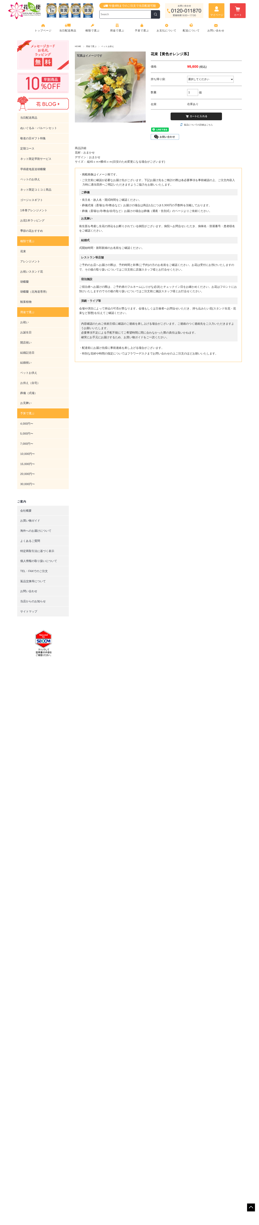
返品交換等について (33, 581)
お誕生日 (26, 332)
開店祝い (26, 342)
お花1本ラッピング (32, 220)
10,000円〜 (27, 453)
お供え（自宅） (30, 382)
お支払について (166, 30)
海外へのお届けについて (35, 530)
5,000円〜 (26, 433)
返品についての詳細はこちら (198, 124)
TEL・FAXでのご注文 (34, 571)
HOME (78, 46)
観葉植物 (26, 301)
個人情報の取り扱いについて (38, 561)
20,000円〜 (27, 474)
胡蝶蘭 (24, 281)
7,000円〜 (26, 443)
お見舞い (26, 403)
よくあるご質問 (30, 540)
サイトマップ (28, 611)
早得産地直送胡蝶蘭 (33, 169)
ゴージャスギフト (31, 200)
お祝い (24, 322)
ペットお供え (107, 46)
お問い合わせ (215, 30)
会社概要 (26, 510)
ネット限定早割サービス (35, 158)
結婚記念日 (27, 352)
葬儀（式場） (28, 393)
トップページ (43, 30)
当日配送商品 (67, 30)
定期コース (27, 148)
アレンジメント (30, 261)
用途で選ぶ (91, 46)
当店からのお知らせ (33, 601)
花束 (23, 251)
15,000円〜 (27, 464)
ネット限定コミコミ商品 (35, 189)
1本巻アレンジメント (33, 210)
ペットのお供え (30, 179)
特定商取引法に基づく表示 (37, 551)
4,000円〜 (26, 423)
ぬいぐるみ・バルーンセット (38, 128)
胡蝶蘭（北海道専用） (34, 291)
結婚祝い (26, 362)
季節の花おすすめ (31, 230)
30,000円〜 (27, 484)
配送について (191, 30)
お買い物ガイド (30, 520)
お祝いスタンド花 (31, 271)
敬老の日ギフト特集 (33, 138)
